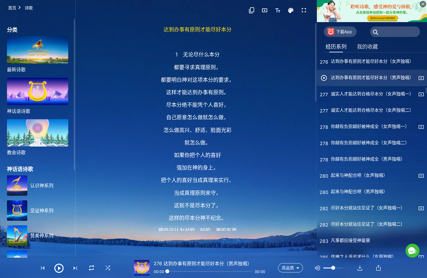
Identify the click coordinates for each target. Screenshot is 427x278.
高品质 (288, 267)
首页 (12, 7)
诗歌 (29, 7)
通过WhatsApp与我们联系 (364, 226)
